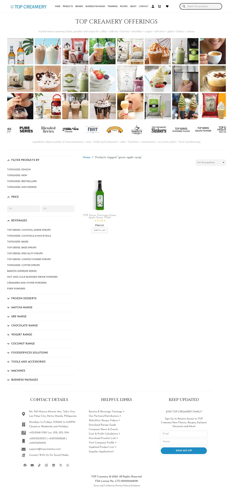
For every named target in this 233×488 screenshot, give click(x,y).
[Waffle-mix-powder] (106, 129)
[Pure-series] (17, 129)
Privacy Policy (122, 486)
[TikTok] (39, 465)
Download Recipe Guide (102, 425)
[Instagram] (46, 465)
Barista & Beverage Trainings (106, 411)
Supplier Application (100, 451)
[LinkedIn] (53, 465)
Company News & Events (103, 429)
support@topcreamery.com (45, 449)
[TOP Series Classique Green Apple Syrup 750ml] (99, 195)
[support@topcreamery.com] (25, 449)
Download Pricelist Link (102, 438)
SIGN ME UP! (184, 450)
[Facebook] (25, 465)
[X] (60, 465)
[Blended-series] (40, 129)
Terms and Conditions (103, 486)
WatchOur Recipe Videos (103, 420)
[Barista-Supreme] (128, 129)
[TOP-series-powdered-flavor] (172, 129)
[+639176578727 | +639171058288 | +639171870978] (25, 441)
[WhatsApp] (67, 465)
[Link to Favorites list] (167, 6)
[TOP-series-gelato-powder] (194, 129)
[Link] (153, 6)
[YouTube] (32, 465)
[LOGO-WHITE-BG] (28, 6)
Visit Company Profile (102, 443)
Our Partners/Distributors (104, 416)
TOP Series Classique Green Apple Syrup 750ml (99, 216)
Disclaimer (135, 486)
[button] (99, 230)
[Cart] (159, 6)
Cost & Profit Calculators (104, 434)
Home (87, 157)
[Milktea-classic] (62, 129)
